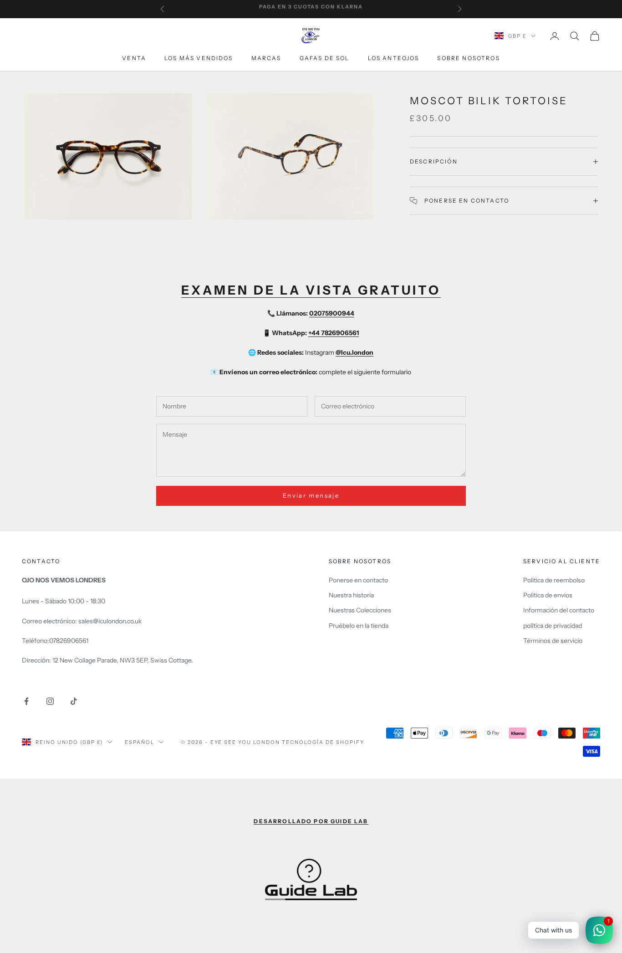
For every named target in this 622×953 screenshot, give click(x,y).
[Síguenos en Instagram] (50, 701)
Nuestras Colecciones (360, 610)
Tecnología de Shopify (323, 742)
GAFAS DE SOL (325, 58)
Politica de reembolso (554, 580)
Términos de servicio (552, 641)
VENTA (134, 58)
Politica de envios (547, 595)
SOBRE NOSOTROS (468, 58)
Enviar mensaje (311, 495)
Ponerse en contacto (358, 580)
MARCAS (266, 58)
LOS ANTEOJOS (393, 58)
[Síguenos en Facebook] (26, 701)
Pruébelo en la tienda (358, 626)
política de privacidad (552, 626)
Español (139, 742)
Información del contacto (558, 610)
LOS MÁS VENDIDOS (198, 58)
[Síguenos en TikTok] (73, 701)
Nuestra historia (351, 595)
